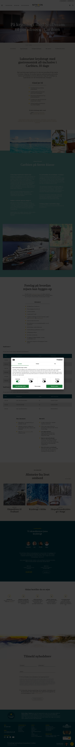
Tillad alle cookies (54, 386)
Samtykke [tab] (20, 363)
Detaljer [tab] (37, 363)
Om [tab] (55, 363)
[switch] (31, 381)
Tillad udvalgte (37, 386)
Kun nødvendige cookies (21, 386)
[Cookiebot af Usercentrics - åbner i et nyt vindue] (57, 360)
